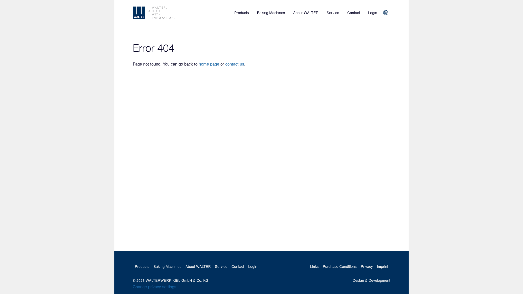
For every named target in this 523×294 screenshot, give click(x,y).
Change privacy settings (154, 287)
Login (372, 12)
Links (314, 266)
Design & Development (371, 280)
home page (209, 64)
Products (241, 12)
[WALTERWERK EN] (167, 13)
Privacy (367, 266)
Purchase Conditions (340, 266)
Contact (353, 12)
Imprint (382, 266)
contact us (234, 64)
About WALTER (305, 12)
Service (333, 12)
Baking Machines (271, 12)
